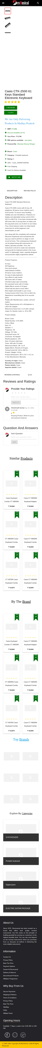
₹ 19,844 (12, 506)
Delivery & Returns (9, 972)
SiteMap (6, 1007)
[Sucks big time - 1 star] (12, 393)
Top (21, 739)
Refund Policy (30, 191)
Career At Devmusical (10, 969)
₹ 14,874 (12, 588)
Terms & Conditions (9, 998)
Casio (15, 151)
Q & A (30, 375)
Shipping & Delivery (9, 994)
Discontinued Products (11, 975)
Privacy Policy (8, 960)
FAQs (5, 1010)
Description (12, 191)
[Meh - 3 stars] (18, 393)
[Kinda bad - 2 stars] (15, 393)
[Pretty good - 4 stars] (21, 393)
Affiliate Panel (7, 1013)
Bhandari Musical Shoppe (26, 144)
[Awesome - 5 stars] (24, 393)
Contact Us (7, 957)
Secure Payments (9, 991)
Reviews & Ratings (12, 375)
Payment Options (9, 966)
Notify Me (14, 177)
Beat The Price (8, 963)
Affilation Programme (10, 979)
